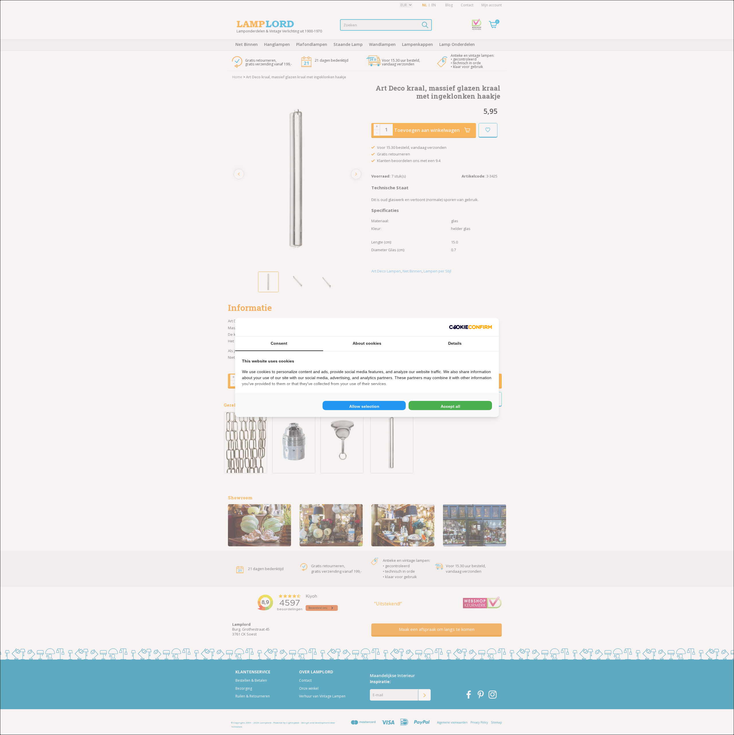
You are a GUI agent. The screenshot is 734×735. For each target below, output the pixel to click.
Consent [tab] (279, 343)
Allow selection (364, 406)
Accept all (450, 406)
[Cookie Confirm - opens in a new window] (470, 327)
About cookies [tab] (367, 343)
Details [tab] (455, 343)
